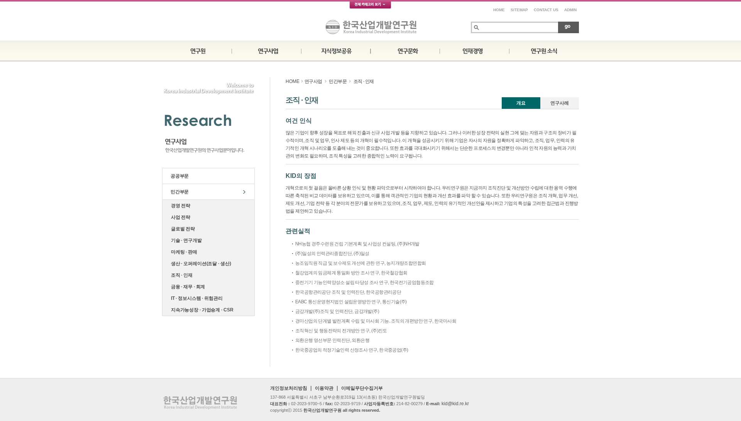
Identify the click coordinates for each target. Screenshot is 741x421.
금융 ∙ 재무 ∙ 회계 (187, 286)
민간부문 (178, 191)
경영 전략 (179, 205)
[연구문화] (405, 50)
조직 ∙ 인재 (181, 275)
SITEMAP (519, 10)
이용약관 (324, 388)
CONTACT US (546, 10)
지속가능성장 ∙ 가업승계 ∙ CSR (201, 310)
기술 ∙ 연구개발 (185, 240)
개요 (521, 103)
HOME (499, 10)
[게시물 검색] (568, 27)
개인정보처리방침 (288, 388)
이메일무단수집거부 (362, 388)
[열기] (370, 6)
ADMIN (570, 10)
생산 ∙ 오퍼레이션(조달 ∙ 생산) (200, 263)
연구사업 (313, 81)
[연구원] (197, 50)
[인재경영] (474, 50)
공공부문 (178, 176)
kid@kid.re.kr (455, 403)
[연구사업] (266, 50)
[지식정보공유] (335, 50)
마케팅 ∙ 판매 (183, 252)
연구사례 (559, 103)
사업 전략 (179, 217)
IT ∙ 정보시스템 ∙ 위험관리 (196, 298)
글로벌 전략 (182, 229)
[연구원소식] (544, 50)
